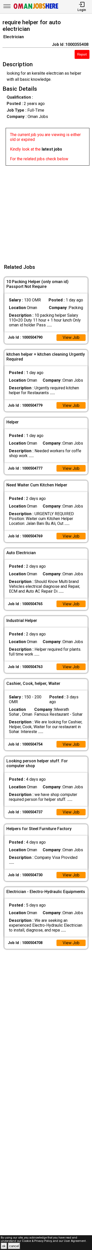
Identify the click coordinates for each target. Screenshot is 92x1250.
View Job (71, 337)
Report (82, 54)
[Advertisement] (46, 211)
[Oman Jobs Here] (36, 8)
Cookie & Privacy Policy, (37, 1241)
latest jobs (52, 149)
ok (4, 1246)
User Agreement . (75, 1241)
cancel (14, 1246)
